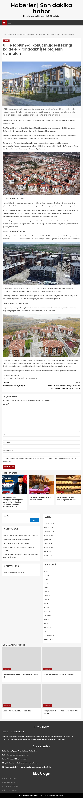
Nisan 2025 (48, 551)
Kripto (46, 492)
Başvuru (9, 378)
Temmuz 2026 (49, 527)
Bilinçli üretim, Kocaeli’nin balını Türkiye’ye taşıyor (20, 763)
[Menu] (9, 22)
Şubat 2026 (48, 539)
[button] (9, 22)
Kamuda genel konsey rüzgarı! (14, 384)
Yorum (6, 404)
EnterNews (49, 795)
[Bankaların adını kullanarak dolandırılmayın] (41, 484)
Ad (4, 434)
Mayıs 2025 (48, 547)
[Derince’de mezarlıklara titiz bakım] (21, 696)
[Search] (79, 23)
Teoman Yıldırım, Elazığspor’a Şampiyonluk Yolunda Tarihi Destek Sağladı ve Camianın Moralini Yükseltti (13, 502)
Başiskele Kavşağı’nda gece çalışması (16, 539)
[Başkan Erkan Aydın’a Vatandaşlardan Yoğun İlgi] (21, 659)
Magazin (47, 611)
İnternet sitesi (8, 450)
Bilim (32, 492)
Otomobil (47, 615)
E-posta (6, 442)
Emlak (46, 587)
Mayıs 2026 (48, 535)
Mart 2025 (48, 556)
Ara (6, 516)
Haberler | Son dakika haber (41, 8)
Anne (46, 571)
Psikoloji (47, 619)
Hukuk (46, 599)
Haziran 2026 (49, 531)
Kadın (46, 603)
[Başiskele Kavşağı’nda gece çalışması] (61, 659)
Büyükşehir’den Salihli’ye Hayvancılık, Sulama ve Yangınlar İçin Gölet (26, 767)
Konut (15, 378)
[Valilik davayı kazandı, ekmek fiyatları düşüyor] (68, 484)
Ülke (45, 631)
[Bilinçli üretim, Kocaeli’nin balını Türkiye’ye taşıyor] (61, 696)
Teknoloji (47, 627)
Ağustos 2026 (49, 523)
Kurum (20, 378)
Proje (25, 378)
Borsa (46, 583)
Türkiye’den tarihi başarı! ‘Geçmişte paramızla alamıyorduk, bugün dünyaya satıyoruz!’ (63, 385)
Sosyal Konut (33, 378)
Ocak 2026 (48, 543)
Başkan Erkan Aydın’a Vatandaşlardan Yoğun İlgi (20, 535)
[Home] (4, 22)
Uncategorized (49, 635)
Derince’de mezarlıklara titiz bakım (16, 543)
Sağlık (46, 623)
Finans (6, 40)
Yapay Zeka (48, 639)
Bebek (46, 575)
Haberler (47, 595)
